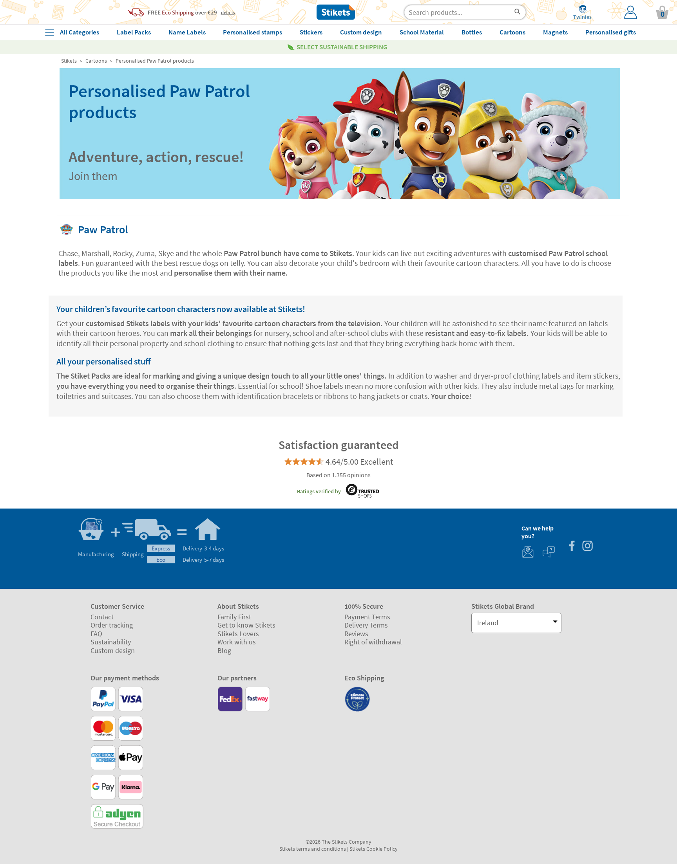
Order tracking (112, 625)
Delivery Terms (366, 625)
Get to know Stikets (246, 625)
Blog (224, 650)
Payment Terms (367, 616)
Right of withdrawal (373, 641)
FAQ (96, 633)
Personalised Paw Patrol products (155, 60)
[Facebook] (571, 547)
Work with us (236, 641)
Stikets (69, 60)
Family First (234, 616)
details (228, 12)
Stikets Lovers (238, 633)
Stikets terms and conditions (312, 848)
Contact (102, 616)
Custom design (113, 650)
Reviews (356, 633)
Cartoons (96, 60)
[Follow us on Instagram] (587, 547)
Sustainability (111, 641)
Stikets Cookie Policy (373, 848)
